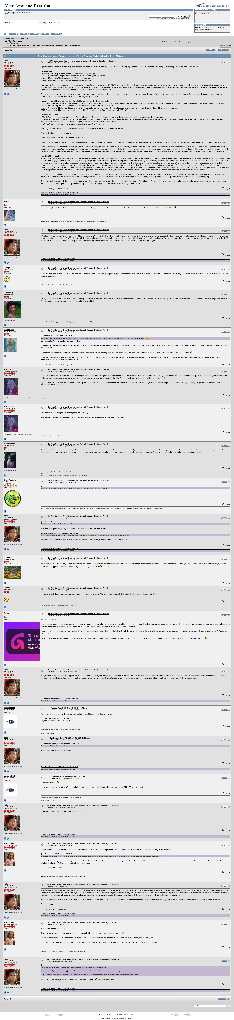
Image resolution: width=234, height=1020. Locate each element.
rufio (6, 60)
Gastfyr (7, 267)
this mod (78, 151)
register (28, 12)
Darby (6, 613)
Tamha (6, 201)
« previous (223, 45)
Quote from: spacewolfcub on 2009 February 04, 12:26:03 (60, 743)
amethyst (208, 29)
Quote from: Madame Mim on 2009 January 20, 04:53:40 (59, 486)
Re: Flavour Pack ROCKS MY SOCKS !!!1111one (70, 738)
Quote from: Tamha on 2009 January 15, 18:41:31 (57, 335)
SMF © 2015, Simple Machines (125, 1015)
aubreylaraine (9, 444)
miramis (7, 558)
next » (229, 45)
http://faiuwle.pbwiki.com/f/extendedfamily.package (75, 73)
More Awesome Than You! (17, 39)
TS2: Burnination (15, 41)
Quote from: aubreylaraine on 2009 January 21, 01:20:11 (59, 533)
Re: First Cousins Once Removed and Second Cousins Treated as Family (78, 202)
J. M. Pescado (10, 480)
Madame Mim (9, 369)
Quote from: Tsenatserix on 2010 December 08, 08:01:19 (59, 192)
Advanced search (53, 22)
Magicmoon (9, 843)
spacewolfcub (9, 708)
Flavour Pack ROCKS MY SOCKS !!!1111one (69, 708)
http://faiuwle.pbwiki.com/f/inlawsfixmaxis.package (74, 78)
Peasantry (14, 43)
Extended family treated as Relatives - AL (68, 776)
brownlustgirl (9, 293)
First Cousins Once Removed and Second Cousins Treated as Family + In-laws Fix (46, 45)
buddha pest (9, 330)
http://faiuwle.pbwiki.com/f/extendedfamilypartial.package (82, 76)
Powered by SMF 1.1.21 (106, 1015)
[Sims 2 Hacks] (8, 94)
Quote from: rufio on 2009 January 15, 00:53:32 (56, 854)
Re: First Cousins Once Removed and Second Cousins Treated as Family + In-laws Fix (83, 806)
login (22, 12)
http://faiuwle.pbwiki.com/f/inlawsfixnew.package (72, 80)
